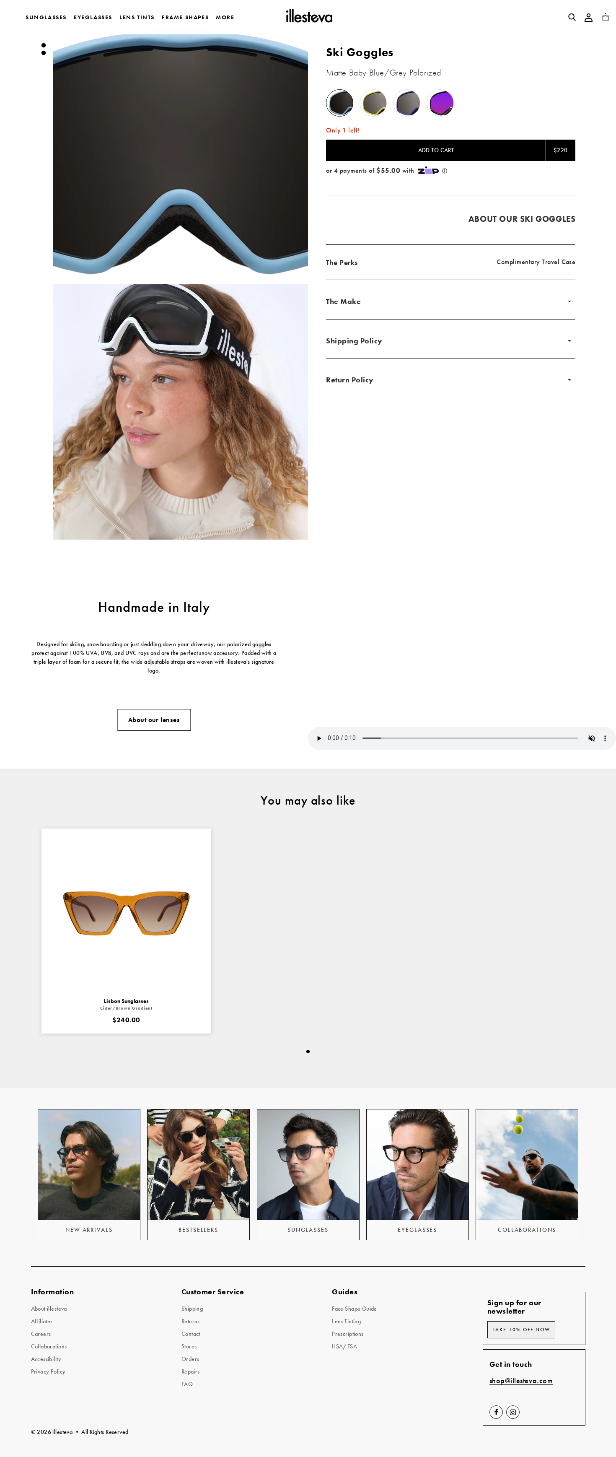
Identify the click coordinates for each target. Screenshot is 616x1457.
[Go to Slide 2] (43, 53)
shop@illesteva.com (521, 1381)
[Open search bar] (572, 17)
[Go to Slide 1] (43, 45)
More (225, 17)
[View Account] (589, 17)
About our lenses (154, 720)
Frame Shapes (185, 17)
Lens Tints (137, 17)
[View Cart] (605, 19)
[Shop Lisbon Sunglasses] (126, 913)
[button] (180, 153)
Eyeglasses (93, 17)
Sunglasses (46, 17)
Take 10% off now (521, 1329)
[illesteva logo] (309, 17)
